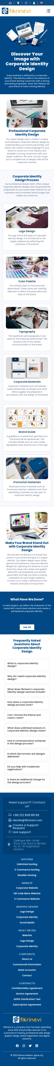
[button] (48, 10)
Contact (27, 975)
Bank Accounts (27, 969)
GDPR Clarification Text (27, 999)
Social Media (27, 922)
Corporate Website (27, 887)
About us (27, 959)
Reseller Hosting (27, 875)
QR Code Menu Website (27, 893)
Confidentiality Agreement (27, 988)
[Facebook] (17, 1046)
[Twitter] (30, 1046)
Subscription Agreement (27, 1004)
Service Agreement (27, 993)
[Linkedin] (37, 1046)
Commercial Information (27, 964)
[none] (41, 2)
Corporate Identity (27, 917)
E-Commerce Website (27, 898)
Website (27, 935)
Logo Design (27, 911)
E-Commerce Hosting (27, 869)
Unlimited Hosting (27, 864)
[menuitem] (41, 2)
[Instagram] (24, 1046)
